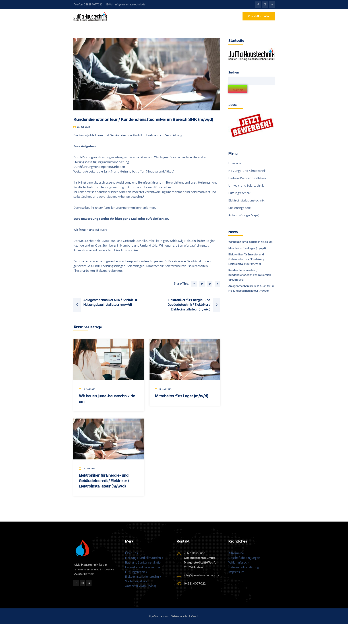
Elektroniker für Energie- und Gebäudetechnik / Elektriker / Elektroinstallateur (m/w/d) (104, 480)
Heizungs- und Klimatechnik (247, 171)
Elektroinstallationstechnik (246, 200)
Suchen (233, 72)
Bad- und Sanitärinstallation (247, 178)
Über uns (234, 163)
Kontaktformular (258, 16)
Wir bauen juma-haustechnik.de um (250, 241)
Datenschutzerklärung (243, 567)
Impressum (236, 572)
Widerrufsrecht (238, 562)
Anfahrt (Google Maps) (243, 215)
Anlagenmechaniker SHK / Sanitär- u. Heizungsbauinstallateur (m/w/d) (251, 288)
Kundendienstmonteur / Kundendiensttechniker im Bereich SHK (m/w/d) (249, 274)
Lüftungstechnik (239, 193)
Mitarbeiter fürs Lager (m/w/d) (182, 396)
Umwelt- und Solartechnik (246, 185)
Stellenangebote (239, 208)
